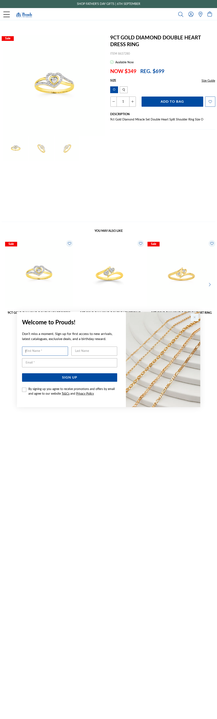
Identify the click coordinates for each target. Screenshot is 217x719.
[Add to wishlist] (210, 102)
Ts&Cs (66, 393)
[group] (108, 4)
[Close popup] (194, 317)
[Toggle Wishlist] (69, 243)
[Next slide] (210, 284)
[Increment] (132, 101)
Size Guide (208, 80)
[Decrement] (114, 101)
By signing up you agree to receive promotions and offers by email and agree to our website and (71, 391)
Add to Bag (172, 101)
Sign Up (69, 377)
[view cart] (209, 14)
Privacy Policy (85, 393)
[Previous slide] (6, 284)
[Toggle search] (181, 14)
